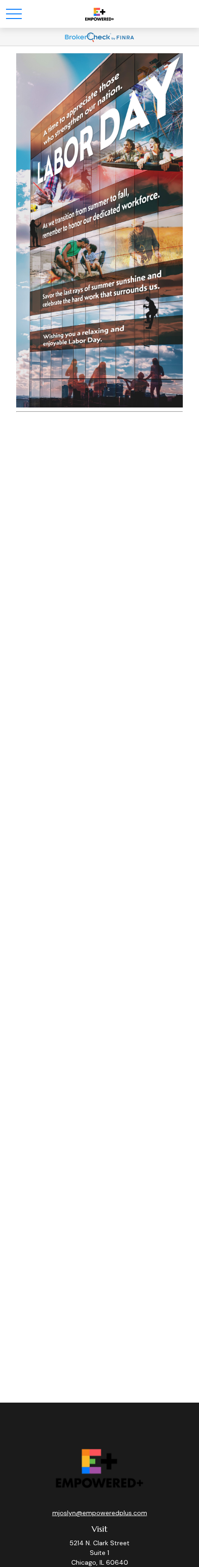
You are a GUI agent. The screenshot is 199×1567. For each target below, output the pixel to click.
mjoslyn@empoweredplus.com (99, 1513)
